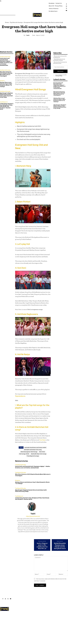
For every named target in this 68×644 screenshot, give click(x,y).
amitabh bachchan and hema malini (35, 447)
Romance (17, 480)
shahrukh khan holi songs (38, 454)
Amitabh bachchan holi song (33, 449)
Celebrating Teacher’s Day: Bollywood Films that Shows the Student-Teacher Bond (32, 498)
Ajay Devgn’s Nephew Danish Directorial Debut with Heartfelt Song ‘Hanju (31, 490)
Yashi (27, 35)
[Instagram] (66, 6)
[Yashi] (33, 506)
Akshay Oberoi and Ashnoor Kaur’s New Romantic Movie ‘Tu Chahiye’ (32, 482)
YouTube (42, 440)
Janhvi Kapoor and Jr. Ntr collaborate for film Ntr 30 (42, 545)
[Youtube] (66, 10)
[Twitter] (66, 8)
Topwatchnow (20, 396)
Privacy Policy (59, 75)
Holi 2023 (42, 451)
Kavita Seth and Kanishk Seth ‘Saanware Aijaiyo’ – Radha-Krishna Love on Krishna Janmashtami (32, 467)
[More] (42, 41)
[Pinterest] (34, 41)
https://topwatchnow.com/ (33, 516)
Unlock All (60, 71)
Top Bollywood (19, 496)
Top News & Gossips (16, 22)
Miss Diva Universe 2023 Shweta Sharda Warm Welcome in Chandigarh (32, 474)
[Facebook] (66, 4)
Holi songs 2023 (24, 454)
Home (7, 22)
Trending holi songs (33, 456)
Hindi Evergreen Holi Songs (29, 451)
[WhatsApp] (38, 41)
